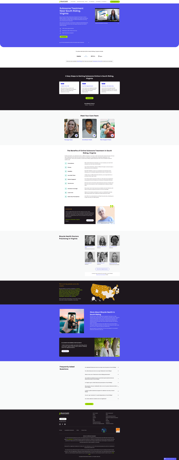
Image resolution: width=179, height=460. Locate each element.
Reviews (107, 420)
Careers (94, 417)
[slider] (102, 20)
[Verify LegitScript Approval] (104, 430)
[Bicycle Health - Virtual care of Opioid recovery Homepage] (63, 1)
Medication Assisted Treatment (112, 417)
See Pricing (79, 61)
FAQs (107, 414)
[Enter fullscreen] (118, 20)
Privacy (60, 430)
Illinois (63, 291)
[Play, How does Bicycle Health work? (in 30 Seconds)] (96, 20)
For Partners (98, 1)
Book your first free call (100, 274)
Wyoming (74, 296)
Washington (61, 296)
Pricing (94, 416)
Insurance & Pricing (80, 1)
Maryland (73, 291)
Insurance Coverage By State (98, 423)
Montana (66, 292)
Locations (108, 422)
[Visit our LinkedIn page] (65, 424)
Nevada (75, 292)
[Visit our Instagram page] (60, 424)
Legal (94, 420)
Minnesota (61, 292)
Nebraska (71, 292)
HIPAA (78, 430)
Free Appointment (114, 1)
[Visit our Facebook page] (62, 424)
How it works (95, 413)
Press (107, 419)
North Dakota (73, 293)
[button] (73, 1)
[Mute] (110, 20)
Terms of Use (83, 430)
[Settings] (116, 20)
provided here (70, 439)
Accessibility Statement (69, 430)
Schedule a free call (97, 61)
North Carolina (66, 293)
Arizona (78, 288)
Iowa (66, 291)
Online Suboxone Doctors (111, 416)
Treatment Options (109, 423)
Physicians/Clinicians (97, 422)
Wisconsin (67, 296)
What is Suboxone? (109, 413)
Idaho (60, 291)
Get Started (63, 36)
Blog (93, 419)
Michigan (78, 291)
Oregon (77, 293)
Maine (69, 291)
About (94, 414)
